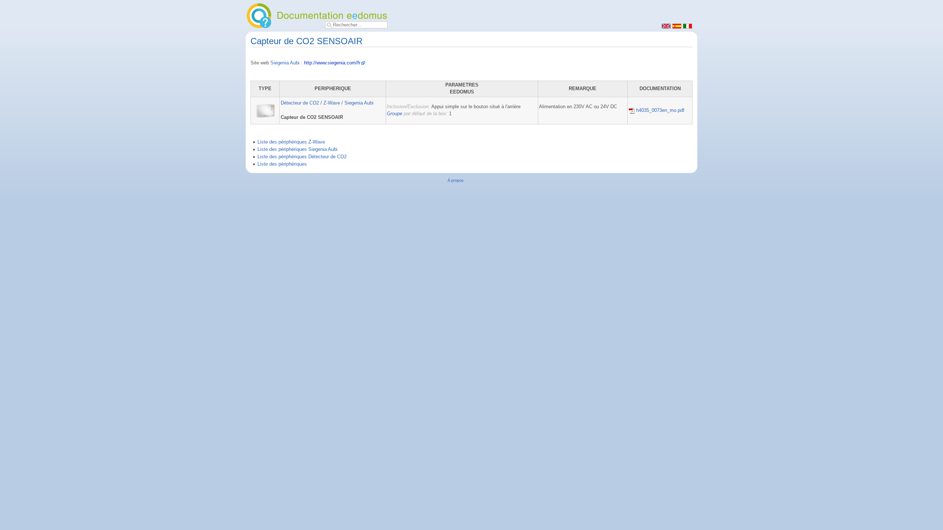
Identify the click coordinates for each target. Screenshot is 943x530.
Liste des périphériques (282, 164)
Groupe (394, 113)
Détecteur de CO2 (300, 103)
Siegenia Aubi (284, 63)
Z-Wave (331, 103)
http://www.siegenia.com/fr (332, 63)
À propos (456, 180)
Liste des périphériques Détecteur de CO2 (302, 156)
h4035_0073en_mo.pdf (659, 110)
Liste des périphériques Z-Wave (291, 142)
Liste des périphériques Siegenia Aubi (297, 149)
